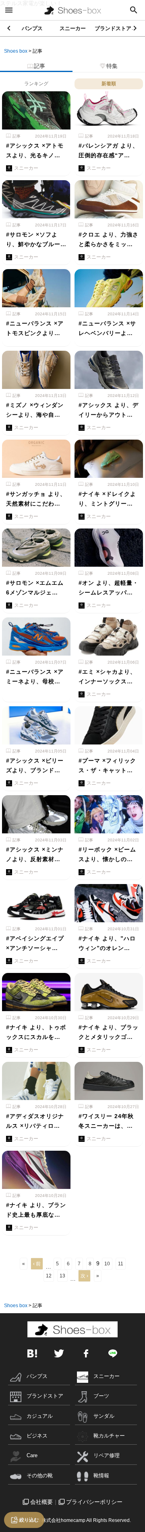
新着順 (109, 83)
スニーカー (73, 28)
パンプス (32, 28)
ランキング (36, 83)
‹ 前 (37, 1264)
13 (62, 1276)
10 (107, 1264)
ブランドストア (113, 28)
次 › (84, 1276)
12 (49, 1276)
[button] (135, 28)
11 (120, 1264)
